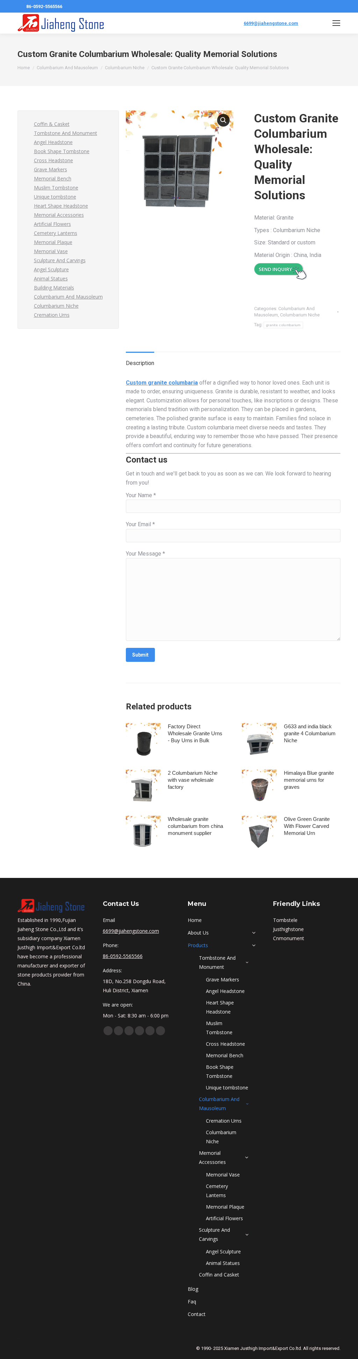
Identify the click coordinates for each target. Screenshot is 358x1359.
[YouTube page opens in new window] (118, 1030)
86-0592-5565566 (44, 6)
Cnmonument (288, 938)
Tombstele (285, 920)
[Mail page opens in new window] (160, 1030)
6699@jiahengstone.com (271, 23)
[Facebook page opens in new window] (108, 1030)
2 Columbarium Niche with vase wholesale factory (192, 780)
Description (140, 363)
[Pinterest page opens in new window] (139, 1030)
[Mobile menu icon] (336, 23)
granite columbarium (283, 325)
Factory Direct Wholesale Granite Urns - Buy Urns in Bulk (195, 733)
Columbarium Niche (300, 314)
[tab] (140, 360)
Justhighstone (288, 929)
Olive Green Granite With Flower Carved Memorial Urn (307, 826)
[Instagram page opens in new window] (150, 1030)
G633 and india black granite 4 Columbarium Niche (310, 733)
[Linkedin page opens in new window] (129, 1030)
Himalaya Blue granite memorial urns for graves (309, 780)
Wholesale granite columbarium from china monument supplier (195, 826)
